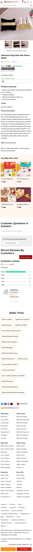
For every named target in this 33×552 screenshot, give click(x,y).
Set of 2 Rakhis (5, 455)
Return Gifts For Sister (7, 449)
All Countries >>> (6, 496)
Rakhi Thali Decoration (9, 342)
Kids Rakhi (4, 416)
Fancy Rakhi (4, 419)
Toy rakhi (3, 438)
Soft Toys (19, 481)
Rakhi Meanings (7, 381)
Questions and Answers (18, 520)
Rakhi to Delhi (21, 446)
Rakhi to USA (5, 475)
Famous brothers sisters (9, 364)
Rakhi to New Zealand (7, 490)
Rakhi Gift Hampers (22, 435)
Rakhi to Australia (6, 481)
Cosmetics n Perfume (23, 490)
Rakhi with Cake (21, 426)
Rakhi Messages (7, 347)
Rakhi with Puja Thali (23, 432)
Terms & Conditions (17, 510)
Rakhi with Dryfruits (22, 422)
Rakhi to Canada (6, 484)
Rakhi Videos (4, 520)
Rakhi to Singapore (6, 487)
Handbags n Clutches (23, 493)
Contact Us (12, 507)
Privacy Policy (5, 510)
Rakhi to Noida (21, 464)
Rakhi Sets (4, 452)
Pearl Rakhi (4, 429)
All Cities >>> (20, 467)
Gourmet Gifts (21, 478)
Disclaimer (22, 507)
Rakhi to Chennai (22, 458)
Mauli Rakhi (4, 426)
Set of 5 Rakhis (5, 464)
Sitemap (3, 526)
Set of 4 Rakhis (5, 461)
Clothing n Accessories (23, 496)
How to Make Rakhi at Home (11, 331)
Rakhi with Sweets (22, 416)
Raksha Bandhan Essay (10, 353)
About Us (4, 504)
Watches (19, 487)
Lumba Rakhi (5, 422)
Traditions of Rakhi (21, 325)
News (18, 516)
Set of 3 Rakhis (5, 458)
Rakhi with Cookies (22, 438)
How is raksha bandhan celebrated (13, 375)
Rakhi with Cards (21, 429)
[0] (22, 2)
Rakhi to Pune (21, 455)
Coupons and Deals (20, 523)
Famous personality (8, 370)
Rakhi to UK (4, 478)
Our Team (12, 504)
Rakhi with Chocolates (23, 419)
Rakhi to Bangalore (22, 452)
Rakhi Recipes (6, 325)
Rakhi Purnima (22, 359)
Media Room (10, 516)
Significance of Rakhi (22, 319)
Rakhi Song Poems (8, 359)
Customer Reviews (6, 523)
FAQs (19, 504)
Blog (2, 516)
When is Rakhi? (7, 319)
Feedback (4, 507)
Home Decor (20, 475)
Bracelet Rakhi (5, 432)
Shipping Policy (24, 513)
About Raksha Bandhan (9, 387)
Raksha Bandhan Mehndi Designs (13, 392)
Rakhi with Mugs (5, 467)
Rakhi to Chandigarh (23, 461)
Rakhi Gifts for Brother (7, 446)
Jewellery (19, 484)
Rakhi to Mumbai (21, 449)
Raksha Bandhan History (10, 336)
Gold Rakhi (4, 435)
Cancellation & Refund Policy (9, 513)
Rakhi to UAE (5, 493)
